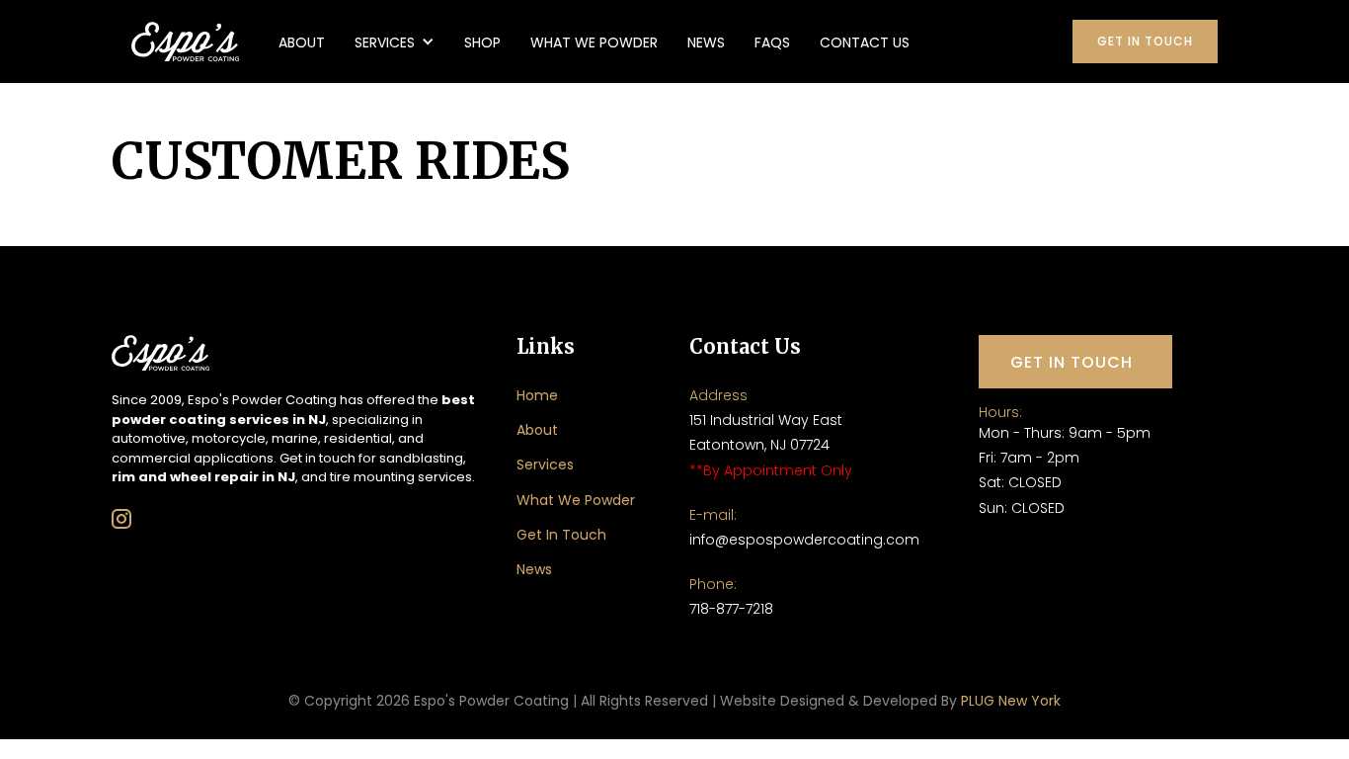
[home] (185, 41)
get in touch (1145, 41)
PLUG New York (1011, 701)
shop (482, 42)
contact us (865, 42)
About (301, 42)
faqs (772, 42)
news (706, 42)
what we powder (594, 42)
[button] (394, 41)
